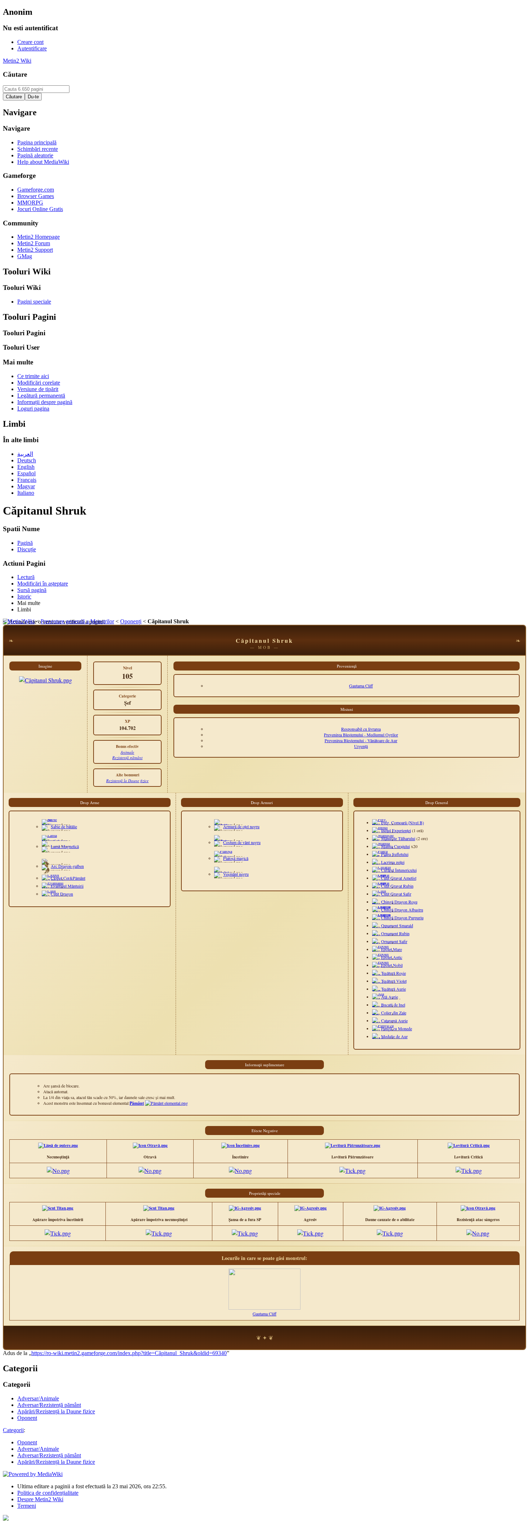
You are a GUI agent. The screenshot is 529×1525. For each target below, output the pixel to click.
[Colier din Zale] (379, 1015)
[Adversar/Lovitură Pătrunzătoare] (352, 1145)
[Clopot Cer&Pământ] (56, 880)
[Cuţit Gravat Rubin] (381, 888)
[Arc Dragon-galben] (46, 873)
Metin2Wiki (21, 621)
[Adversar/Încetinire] (240, 1145)
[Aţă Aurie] (380, 999)
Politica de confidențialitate (47, 1493)
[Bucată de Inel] (379, 1007)
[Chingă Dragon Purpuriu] (383, 920)
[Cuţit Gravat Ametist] (382, 880)
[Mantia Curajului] (383, 849)
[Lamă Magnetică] (54, 841)
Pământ (137, 1103)
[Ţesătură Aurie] (380, 991)
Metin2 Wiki (17, 61)
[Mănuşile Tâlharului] (384, 841)
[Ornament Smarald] (383, 928)
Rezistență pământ (127, 757)
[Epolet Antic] (380, 960)
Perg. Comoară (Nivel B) (402, 822)
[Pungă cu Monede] (383, 1031)
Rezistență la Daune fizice (127, 780)
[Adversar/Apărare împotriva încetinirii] (57, 1208)
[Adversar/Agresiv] (310, 1208)
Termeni (26, 1506)
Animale (127, 752)
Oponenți (130, 621)
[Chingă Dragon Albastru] (383, 912)
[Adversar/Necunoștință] (58, 1145)
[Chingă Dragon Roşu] (380, 904)
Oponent (27, 1442)
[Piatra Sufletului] (384, 857)
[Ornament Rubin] (381, 936)
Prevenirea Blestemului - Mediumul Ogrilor (361, 734)
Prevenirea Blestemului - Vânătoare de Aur (361, 740)
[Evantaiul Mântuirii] (53, 888)
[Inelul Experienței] (385, 833)
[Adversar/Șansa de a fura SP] (245, 1208)
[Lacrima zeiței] (380, 864)
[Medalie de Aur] (379, 1039)
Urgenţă (361, 746)
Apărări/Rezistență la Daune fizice (56, 1462)
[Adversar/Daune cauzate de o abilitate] (390, 1208)
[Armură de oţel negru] (222, 825)
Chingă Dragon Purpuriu (402, 917)
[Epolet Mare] (380, 952)
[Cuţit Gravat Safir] (380, 896)
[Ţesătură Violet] (381, 983)
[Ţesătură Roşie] (380, 975)
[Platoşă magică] (224, 857)
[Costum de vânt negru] (222, 841)
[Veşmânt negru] (222, 872)
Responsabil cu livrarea (361, 729)
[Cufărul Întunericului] (386, 872)
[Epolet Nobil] (380, 967)
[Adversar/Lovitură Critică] (469, 1145)
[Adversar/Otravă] (150, 1145)
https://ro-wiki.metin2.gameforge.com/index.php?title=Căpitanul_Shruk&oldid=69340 (129, 1353)
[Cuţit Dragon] (52, 896)
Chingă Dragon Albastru (402, 909)
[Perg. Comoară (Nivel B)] (380, 825)
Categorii (13, 1430)
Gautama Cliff (361, 686)
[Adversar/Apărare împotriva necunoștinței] (159, 1208)
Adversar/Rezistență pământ (49, 1455)
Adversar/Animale (38, 1449)
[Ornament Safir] (380, 944)
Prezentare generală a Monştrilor (77, 621)
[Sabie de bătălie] (51, 825)
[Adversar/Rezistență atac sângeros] (478, 1208)
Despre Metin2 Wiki (40, 1499)
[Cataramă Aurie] (380, 1023)
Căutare (15, 74)
